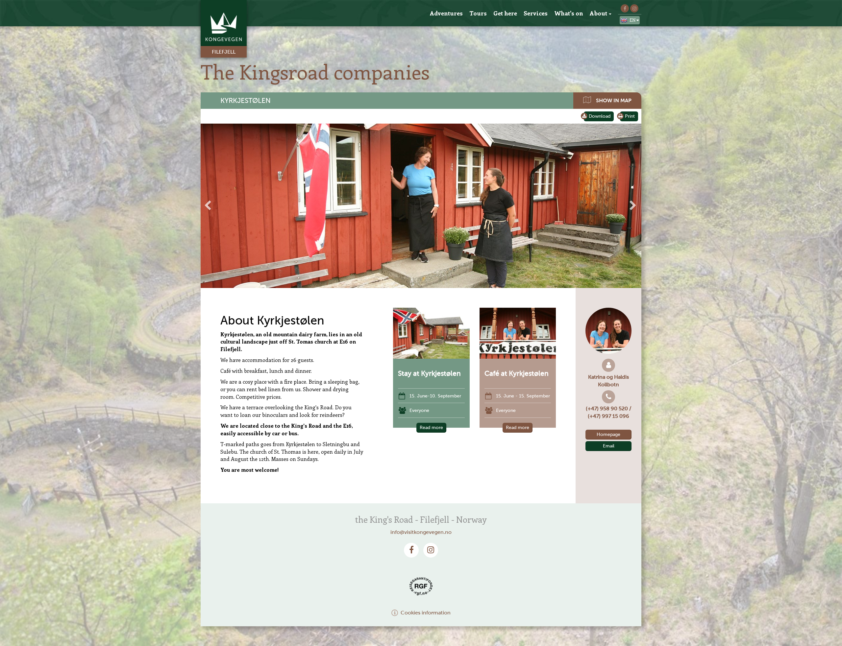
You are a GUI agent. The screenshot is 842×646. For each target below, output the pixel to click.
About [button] (598, 13)
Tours (478, 13)
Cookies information (426, 612)
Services (536, 13)
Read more (431, 427)
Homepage (608, 434)
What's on (568, 13)
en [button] (633, 20)
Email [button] (608, 445)
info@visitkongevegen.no (421, 532)
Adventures (446, 13)
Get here (505, 13)
